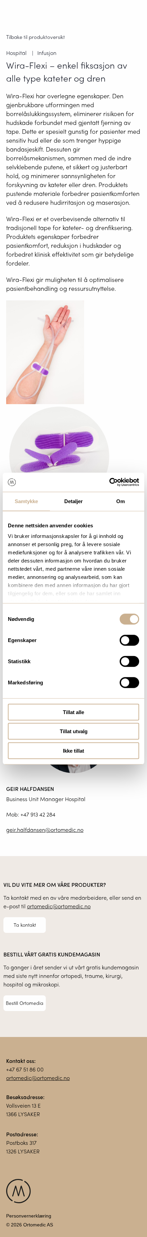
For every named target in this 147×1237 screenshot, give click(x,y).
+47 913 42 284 (38, 814)
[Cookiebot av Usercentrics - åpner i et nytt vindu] (109, 482)
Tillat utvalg (74, 731)
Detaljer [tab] (73, 501)
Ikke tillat (73, 750)
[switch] (129, 640)
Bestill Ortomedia (24, 1002)
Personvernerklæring (28, 1216)
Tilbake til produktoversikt (35, 37)
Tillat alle (73, 712)
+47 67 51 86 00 (25, 1069)
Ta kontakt (25, 924)
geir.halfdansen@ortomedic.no (44, 830)
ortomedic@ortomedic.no (59, 906)
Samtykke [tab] (26, 501)
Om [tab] (120, 501)
